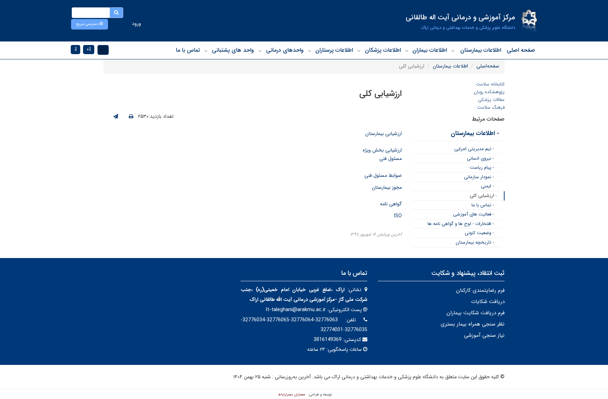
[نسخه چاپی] (131, 117)
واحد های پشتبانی (233, 50)
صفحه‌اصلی (487, 66)
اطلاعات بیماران (429, 50)
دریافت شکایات (488, 301)
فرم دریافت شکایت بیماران (475, 313)
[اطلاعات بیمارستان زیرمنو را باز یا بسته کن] (453, 50)
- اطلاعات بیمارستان (475, 133)
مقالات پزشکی (491, 99)
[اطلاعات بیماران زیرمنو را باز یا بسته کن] (407, 50)
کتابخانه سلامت (490, 84)
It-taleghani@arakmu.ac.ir (296, 309)
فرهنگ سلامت (491, 107)
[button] (89, 24)
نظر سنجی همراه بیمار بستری (473, 324)
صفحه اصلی (521, 50)
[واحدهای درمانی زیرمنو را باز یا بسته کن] (260, 50)
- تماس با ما (482, 205)
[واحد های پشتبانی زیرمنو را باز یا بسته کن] (206, 50)
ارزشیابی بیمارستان (383, 133)
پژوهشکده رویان (489, 92)
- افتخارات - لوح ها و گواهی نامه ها (461, 223)
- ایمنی (487, 186)
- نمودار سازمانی (479, 177)
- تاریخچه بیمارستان (475, 242)
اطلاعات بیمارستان (480, 50)
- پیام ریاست (482, 167)
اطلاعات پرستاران (334, 50)
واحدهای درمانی (285, 50)
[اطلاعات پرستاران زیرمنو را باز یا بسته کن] (309, 50)
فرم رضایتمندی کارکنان (480, 290)
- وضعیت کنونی (479, 233)
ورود (136, 23)
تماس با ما (188, 50)
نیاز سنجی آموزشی (484, 335)
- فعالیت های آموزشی (473, 214)
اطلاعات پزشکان (383, 50)
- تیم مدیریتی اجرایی (474, 149)
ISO (398, 216)
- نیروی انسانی (480, 158)
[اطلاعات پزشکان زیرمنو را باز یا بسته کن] (359, 50)
